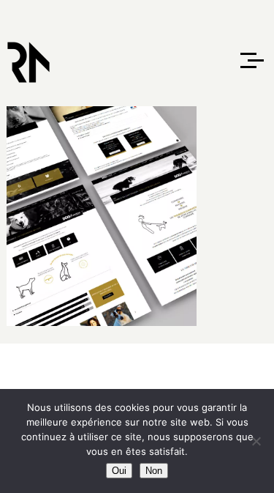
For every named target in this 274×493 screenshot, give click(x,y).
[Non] (255, 441)
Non (153, 470)
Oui (119, 470)
